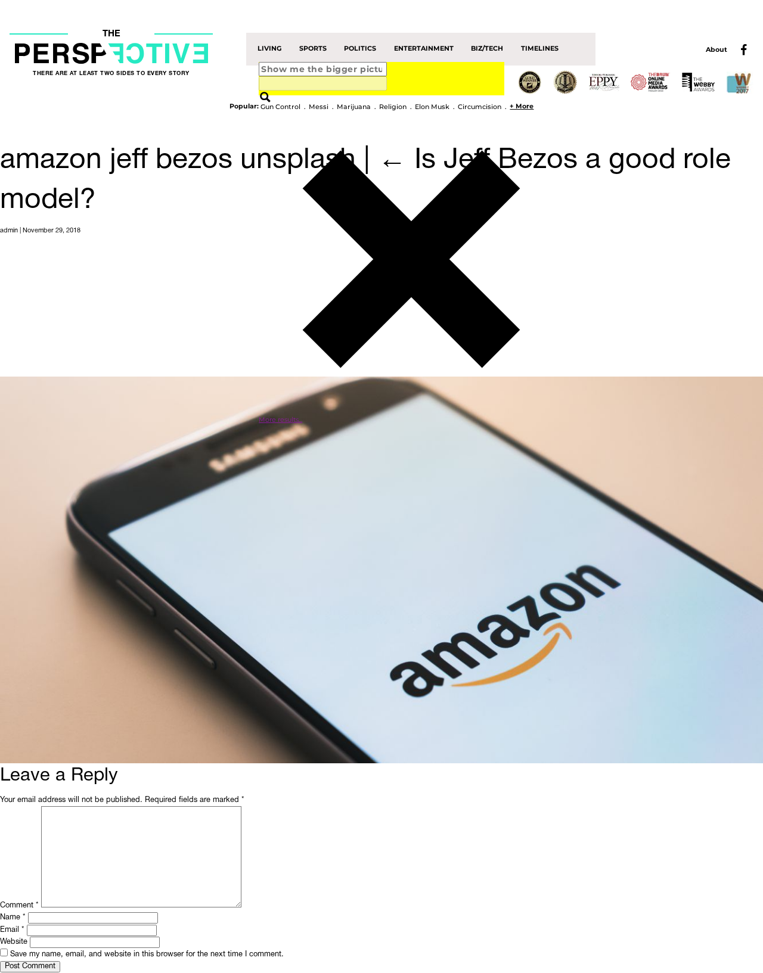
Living (269, 49)
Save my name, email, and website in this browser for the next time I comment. (147, 954)
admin (9, 231)
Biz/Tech (487, 49)
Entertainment (424, 49)
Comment (19, 905)
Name (13, 917)
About (716, 49)
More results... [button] (280, 419)
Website (13, 942)
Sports (313, 49)
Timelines (540, 49)
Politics (360, 49)
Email (12, 930)
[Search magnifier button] (265, 98)
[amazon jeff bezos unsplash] (381, 570)
